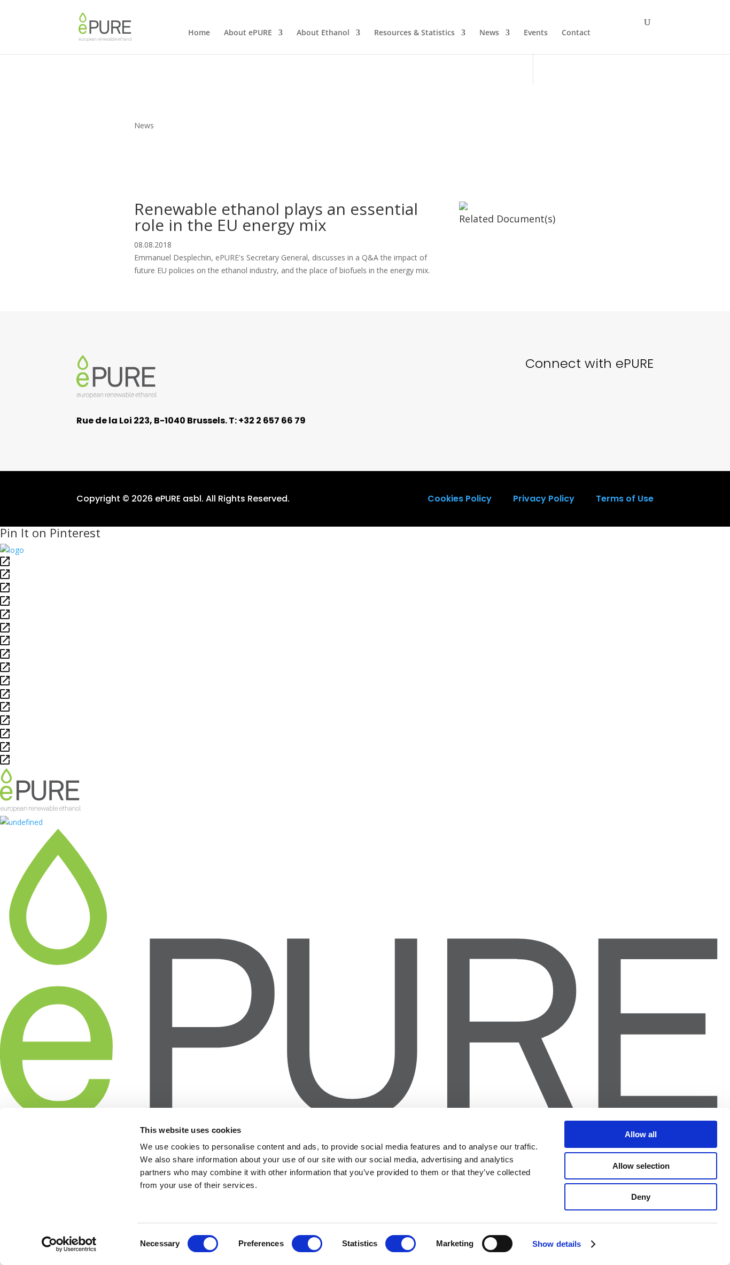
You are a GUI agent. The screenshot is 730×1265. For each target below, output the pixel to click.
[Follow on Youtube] (601, 404)
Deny (640, 1196)
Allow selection (641, 1165)
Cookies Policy (460, 498)
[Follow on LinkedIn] (638, 404)
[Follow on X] (565, 404)
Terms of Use (625, 498)
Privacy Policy (543, 498)
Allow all (641, 1134)
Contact (576, 33)
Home (199, 33)
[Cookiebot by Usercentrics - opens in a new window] (69, 1244)
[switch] (307, 1243)
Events (536, 33)
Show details (556, 1243)
